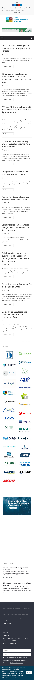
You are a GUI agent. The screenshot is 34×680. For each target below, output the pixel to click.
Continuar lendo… (7, 623)
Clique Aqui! (6, 632)
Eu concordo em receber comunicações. (15, 657)
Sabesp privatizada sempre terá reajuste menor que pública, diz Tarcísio (16, 48)
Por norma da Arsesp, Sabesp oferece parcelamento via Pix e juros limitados (16, 144)
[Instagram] (17, 5)
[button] (17, 2)
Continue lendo (8, 66)
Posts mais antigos (27, 342)
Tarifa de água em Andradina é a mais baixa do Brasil (17, 285)
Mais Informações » (8, 577)
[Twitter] (15, 5)
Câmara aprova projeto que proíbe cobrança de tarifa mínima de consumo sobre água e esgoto (16, 78)
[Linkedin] (21, 5)
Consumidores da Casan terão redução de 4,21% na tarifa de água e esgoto (15, 227)
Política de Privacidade (16, 663)
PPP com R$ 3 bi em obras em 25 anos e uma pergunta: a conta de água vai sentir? (17, 110)
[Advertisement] (17, 541)
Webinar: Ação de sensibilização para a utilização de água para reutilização (16, 198)
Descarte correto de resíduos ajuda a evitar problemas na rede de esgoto (16, 8)
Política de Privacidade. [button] (11, 677)
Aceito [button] (29, 672)
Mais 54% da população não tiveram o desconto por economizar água (14, 314)
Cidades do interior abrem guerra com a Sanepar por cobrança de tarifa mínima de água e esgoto (15, 257)
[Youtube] (19, 5)
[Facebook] (13, 5)
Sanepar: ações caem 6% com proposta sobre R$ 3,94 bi (15, 173)
